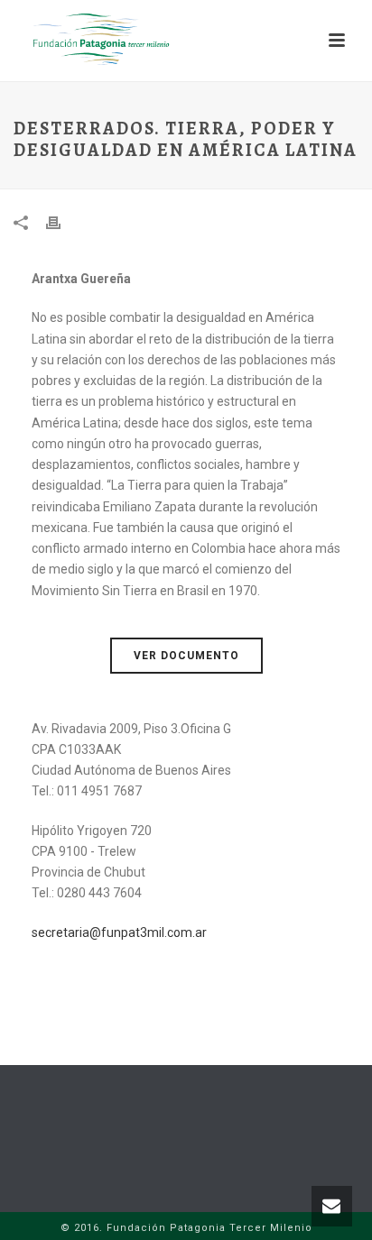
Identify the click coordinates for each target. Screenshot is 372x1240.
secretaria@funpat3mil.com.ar (119, 932)
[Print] (62, 222)
